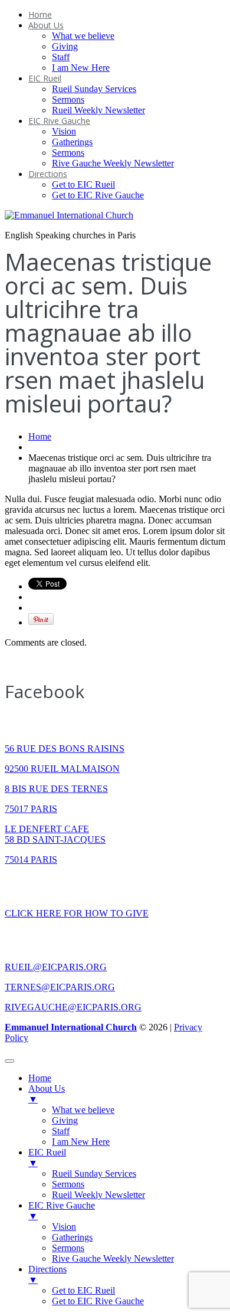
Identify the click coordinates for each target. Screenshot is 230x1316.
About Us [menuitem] (46, 1093)
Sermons (68, 99)
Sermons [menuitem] (68, 1184)
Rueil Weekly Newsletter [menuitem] (98, 1195)
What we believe (83, 36)
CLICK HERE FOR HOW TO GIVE (77, 913)
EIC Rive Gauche (59, 120)
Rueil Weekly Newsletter (98, 110)
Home (40, 14)
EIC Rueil (44, 78)
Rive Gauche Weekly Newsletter (113, 163)
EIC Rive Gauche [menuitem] (61, 1210)
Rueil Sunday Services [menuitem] (94, 1173)
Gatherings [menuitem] (72, 1237)
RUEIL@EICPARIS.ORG (56, 967)
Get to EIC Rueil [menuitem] (83, 1290)
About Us (46, 25)
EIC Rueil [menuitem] (47, 1157)
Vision (64, 131)
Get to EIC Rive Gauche (98, 195)
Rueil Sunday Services (94, 89)
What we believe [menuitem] (83, 1110)
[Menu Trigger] (9, 1061)
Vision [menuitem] (64, 1227)
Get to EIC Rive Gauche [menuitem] (98, 1301)
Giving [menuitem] (65, 1120)
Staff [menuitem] (61, 1131)
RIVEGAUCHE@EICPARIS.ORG (73, 1007)
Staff (61, 57)
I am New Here (81, 68)
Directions (47, 173)
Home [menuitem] (39, 1078)
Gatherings (72, 142)
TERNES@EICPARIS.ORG (60, 987)
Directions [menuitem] (47, 1274)
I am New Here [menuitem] (81, 1142)
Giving (65, 46)
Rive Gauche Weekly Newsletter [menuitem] (113, 1258)
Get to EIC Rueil (83, 184)
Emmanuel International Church (71, 1027)
